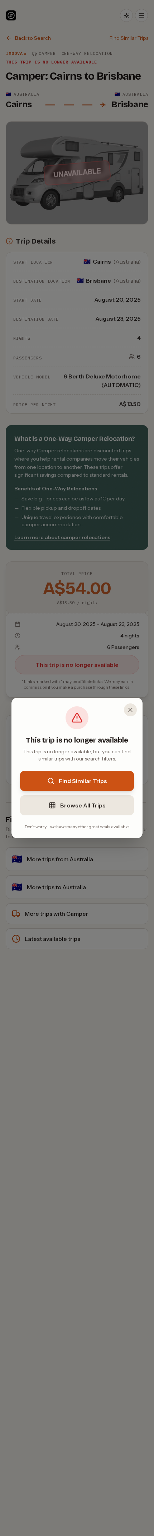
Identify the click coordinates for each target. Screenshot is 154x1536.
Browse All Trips (83, 805)
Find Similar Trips (83, 781)
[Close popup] (130, 709)
